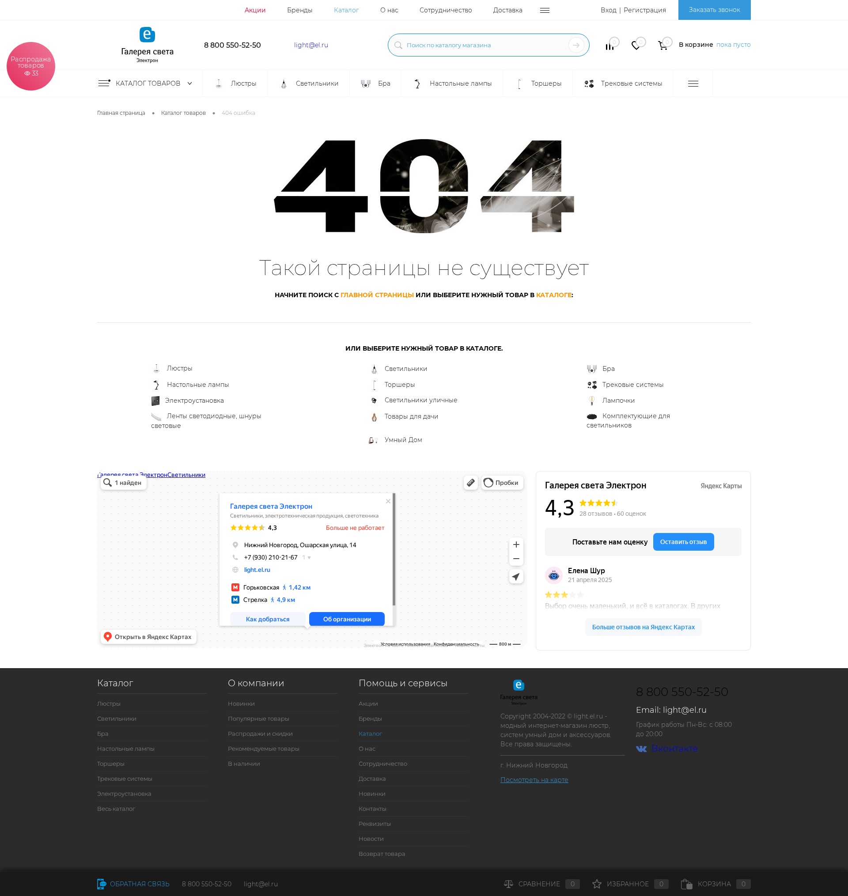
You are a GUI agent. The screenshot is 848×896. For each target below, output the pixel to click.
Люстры (180, 368)
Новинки (241, 703)
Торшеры (400, 385)
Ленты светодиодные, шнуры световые (206, 421)
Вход (609, 10)
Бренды (300, 10)
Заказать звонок (714, 10)
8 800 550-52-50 (232, 45)
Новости (371, 838)
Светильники (406, 369)
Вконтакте (674, 748)
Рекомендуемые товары (263, 748)
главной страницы (377, 295)
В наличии (244, 763)
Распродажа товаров (30, 66)
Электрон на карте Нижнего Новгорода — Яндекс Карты (424, 645)
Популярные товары (258, 718)
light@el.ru (311, 45)
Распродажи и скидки (260, 733)
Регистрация (645, 10)
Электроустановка (194, 401)
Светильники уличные (421, 400)
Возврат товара (382, 853)
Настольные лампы (198, 385)
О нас (389, 10)
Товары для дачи (412, 416)
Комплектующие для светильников (628, 420)
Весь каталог (116, 808)
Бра (608, 369)
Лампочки (618, 401)
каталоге (554, 295)
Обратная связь (139, 884)
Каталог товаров (149, 83)
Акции (255, 10)
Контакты (372, 808)
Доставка (507, 10)
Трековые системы (633, 385)
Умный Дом (403, 440)
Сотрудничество (446, 10)
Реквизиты (375, 823)
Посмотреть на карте (534, 780)
